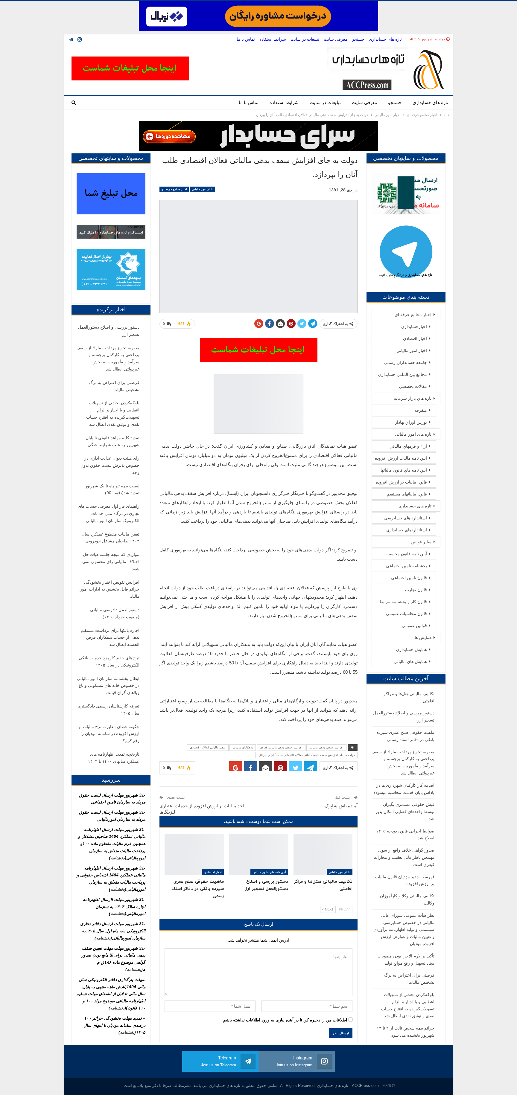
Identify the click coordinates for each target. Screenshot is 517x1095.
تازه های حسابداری (385, 39)
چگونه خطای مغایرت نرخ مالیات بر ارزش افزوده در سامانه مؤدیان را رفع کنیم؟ (108, 733)
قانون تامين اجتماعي (409, 577)
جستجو (358, 39)
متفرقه (420, 410)
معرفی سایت (336, 39)
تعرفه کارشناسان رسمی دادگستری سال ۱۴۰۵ (108, 710)
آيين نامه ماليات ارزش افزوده (401, 458)
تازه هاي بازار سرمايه (412, 398)
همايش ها (423, 637)
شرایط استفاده (272, 39)
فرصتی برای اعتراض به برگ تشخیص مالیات (114, 386)
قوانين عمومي (414, 625)
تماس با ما (246, 39)
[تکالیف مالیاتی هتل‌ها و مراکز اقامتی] (323, 854)
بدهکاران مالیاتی (242, 747)
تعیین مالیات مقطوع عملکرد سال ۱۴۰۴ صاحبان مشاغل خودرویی (110, 538)
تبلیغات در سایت (305, 39)
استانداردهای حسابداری (406, 529)
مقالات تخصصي (413, 386)
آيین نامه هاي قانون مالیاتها (269, 872)
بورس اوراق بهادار (411, 422)
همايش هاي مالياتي (410, 661)
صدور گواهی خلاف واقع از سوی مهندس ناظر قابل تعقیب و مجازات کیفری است (404, 857)
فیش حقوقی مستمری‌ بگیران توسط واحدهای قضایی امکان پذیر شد (404, 811)
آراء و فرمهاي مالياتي (408, 446)
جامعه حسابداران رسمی (405, 362)
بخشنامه (117, 857)
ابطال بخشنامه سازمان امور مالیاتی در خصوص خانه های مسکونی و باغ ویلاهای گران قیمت (108, 685)
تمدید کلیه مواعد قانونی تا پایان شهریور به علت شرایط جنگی (112, 441)
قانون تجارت (416, 589)
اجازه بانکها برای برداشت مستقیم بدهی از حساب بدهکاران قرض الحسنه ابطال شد (110, 637)
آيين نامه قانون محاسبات (405, 553)
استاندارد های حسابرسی (405, 518)
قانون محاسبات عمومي (406, 613)
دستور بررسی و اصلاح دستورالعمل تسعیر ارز (108, 331)
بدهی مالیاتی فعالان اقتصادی (208, 747)
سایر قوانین (421, 541)
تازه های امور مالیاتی (413, 434)
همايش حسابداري (411, 649)
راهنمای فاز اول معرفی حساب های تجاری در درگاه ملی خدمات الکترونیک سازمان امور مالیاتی (108, 513)
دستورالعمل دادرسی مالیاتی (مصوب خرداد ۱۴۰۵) (114, 613)
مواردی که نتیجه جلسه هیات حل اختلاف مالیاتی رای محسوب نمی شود (110, 561)
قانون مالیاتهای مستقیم (407, 494)
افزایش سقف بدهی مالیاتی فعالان (281, 747)
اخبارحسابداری (414, 326)
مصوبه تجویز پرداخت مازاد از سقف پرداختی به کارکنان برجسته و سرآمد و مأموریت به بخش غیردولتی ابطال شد (108, 358)
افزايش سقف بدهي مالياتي (326, 747)
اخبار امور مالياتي (202, 189)
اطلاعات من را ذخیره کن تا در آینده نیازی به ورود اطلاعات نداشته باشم (285, 1020)
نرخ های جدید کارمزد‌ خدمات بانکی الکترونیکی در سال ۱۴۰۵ (109, 661)
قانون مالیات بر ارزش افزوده (401, 482)
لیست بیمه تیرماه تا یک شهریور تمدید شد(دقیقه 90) (112, 489)
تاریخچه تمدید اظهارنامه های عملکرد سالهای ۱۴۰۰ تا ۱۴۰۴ (113, 758)
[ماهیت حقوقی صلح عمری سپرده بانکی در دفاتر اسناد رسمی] (194, 854)
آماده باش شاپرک (341, 805)
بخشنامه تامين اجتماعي (406, 565)
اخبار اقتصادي (213, 872)
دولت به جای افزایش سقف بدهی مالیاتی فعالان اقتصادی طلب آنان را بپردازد (306, 755)
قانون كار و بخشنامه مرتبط (403, 601)
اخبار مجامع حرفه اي (174, 189)
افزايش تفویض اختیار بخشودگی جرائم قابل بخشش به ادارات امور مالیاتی (109, 589)
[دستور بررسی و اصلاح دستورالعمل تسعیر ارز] (258, 854)
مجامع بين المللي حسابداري (402, 374)
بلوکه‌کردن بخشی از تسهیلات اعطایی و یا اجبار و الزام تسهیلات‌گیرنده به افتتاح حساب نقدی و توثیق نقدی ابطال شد (112, 413)
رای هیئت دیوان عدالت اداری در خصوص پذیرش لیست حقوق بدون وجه (109, 465)
